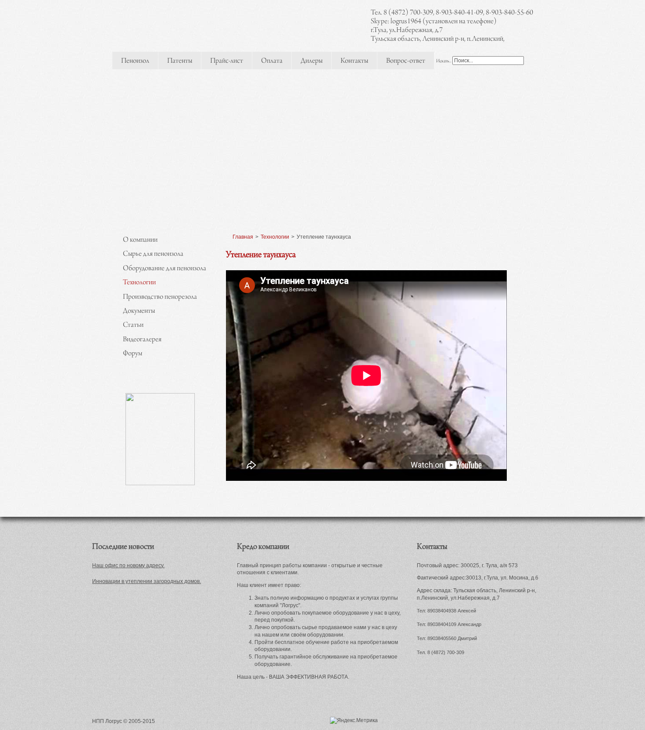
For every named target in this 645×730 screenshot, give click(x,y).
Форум (132, 354)
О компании (140, 240)
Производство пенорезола (160, 297)
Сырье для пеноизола (153, 254)
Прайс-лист (226, 61)
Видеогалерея (142, 340)
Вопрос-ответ (405, 61)
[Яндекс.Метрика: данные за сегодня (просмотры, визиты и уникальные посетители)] (354, 720)
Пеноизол (135, 61)
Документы (139, 311)
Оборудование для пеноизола (164, 269)
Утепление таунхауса (261, 255)
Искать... (444, 61)
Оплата (272, 61)
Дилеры (311, 61)
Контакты (354, 61)
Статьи (133, 325)
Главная (243, 237)
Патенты (179, 61)
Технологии (139, 283)
